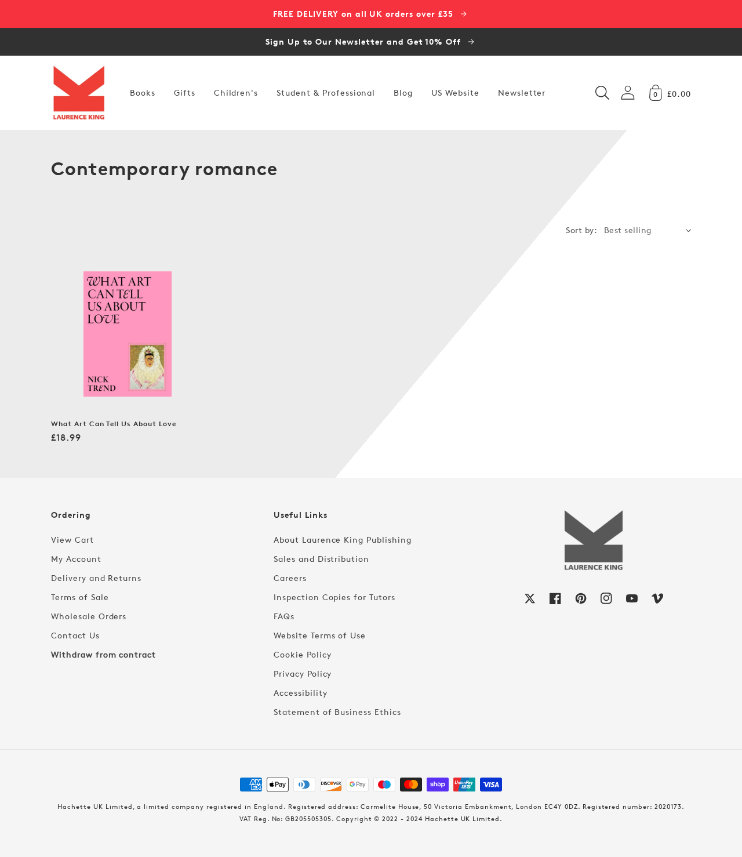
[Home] (79, 93)
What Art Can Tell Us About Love (113, 424)
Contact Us (75, 635)
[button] (602, 92)
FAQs (284, 616)
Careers (290, 578)
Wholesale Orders (88, 616)
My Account (76, 559)
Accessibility (300, 693)
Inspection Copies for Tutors (334, 597)
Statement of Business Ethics (337, 712)
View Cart (72, 539)
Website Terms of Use (320, 635)
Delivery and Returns (96, 578)
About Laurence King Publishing (343, 539)
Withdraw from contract (103, 654)
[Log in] (628, 92)
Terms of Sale (79, 597)
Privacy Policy (303, 673)
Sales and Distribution (321, 559)
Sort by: (581, 230)
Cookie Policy (302, 654)
